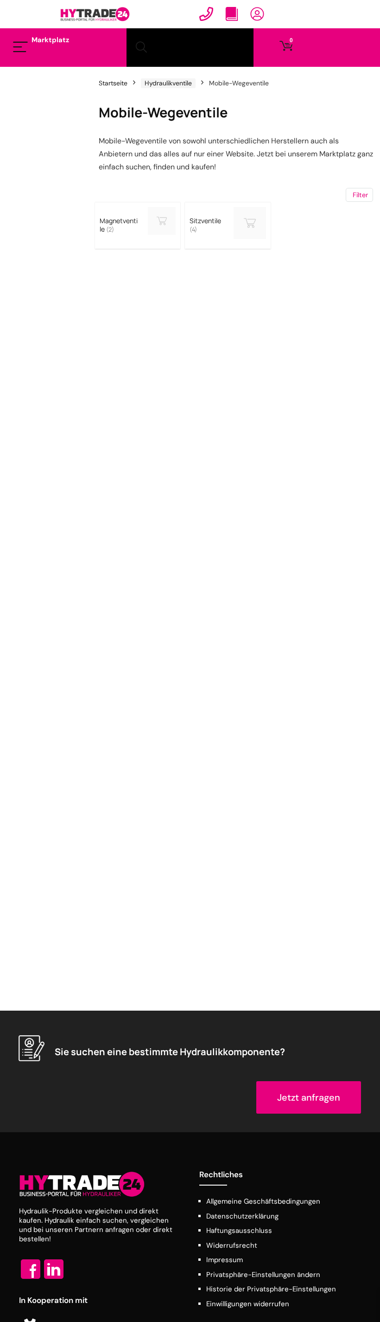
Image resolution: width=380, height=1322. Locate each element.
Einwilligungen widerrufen (247, 1304)
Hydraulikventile (168, 83)
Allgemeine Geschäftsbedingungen (263, 1201)
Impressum (224, 1259)
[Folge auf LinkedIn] (53, 1278)
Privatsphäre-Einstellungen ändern (263, 1274)
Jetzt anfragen (308, 1097)
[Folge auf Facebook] (30, 1278)
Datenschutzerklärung (242, 1216)
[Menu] (20, 47)
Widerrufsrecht (231, 1245)
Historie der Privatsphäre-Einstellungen (271, 1289)
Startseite (113, 83)
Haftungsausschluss (239, 1230)
